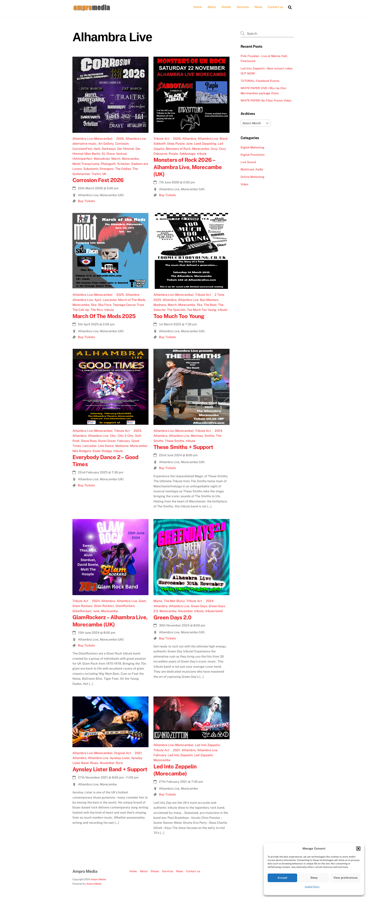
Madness (159, 305)
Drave (111, 154)
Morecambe (130, 158)
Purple (173, 154)
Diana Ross (89, 441)
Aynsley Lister (120, 758)
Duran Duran (107, 441)
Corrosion (122, 143)
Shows (226, 7)
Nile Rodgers (81, 451)
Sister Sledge (102, 451)
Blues (94, 763)
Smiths (209, 436)
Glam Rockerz (104, 606)
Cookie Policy (312, 886)
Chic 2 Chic (126, 436)
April (97, 300)
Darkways (109, 149)
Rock (119, 763)
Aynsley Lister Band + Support (109, 769)
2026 (120, 138)
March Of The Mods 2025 (104, 316)
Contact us (275, 7)
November (185, 611)
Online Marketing (252, 176)
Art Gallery (106, 143)
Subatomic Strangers (98, 169)
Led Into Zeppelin (207, 745)
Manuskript (102, 158)
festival (121, 154)
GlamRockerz (82, 611)
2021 (138, 753)
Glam (142, 601)
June (189, 143)
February (123, 441)
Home (197, 7)
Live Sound (248, 162)
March (115, 158)
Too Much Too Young (201, 310)
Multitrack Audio (252, 169)
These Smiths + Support (183, 447)
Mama (157, 601)
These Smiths (174, 441)
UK (104, 174)
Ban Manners (209, 300)
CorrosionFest (82, 149)
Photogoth (108, 164)
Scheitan (123, 164)
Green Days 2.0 (172, 617)
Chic (113, 436)
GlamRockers (125, 606)
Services (243, 7)
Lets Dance (106, 446)
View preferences (345, 877)
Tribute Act (161, 138)
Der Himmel (125, 149)
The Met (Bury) (174, 601)
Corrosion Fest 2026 (98, 180)
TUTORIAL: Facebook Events (260, 80)
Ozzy (214, 149)
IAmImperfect (82, 158)
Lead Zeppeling (205, 143)
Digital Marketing (252, 147)
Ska (93, 305)
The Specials (176, 310)
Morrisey (197, 436)
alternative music (84, 143)
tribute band (214, 611)
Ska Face (104, 305)
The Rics (97, 310)
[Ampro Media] (91, 10)
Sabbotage (187, 154)
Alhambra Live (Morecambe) (92, 138)
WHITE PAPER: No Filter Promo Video (266, 100)
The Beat (210, 305)
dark (97, 149)
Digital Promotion (253, 154)
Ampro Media (98, 879)
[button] (358, 848)
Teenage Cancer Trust (128, 305)
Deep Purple (176, 143)
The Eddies (123, 169)
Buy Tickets (86, 201)
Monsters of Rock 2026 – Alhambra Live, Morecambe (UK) (187, 167)
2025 (120, 295)
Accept (282, 877)
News (258, 7)
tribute (201, 154)
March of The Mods (131, 300)
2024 (218, 431)
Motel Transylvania (85, 164)
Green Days (199, 606)
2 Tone (219, 295)
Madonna (121, 446)
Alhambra (189, 138)
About (211, 7)
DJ (103, 154)
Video (244, 184)
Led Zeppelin (203, 755)
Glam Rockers (82, 606)
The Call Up (80, 310)
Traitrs (96, 174)
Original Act (122, 753)
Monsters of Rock (178, 149)
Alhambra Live (135, 138)
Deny (314, 877)
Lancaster (110, 300)
